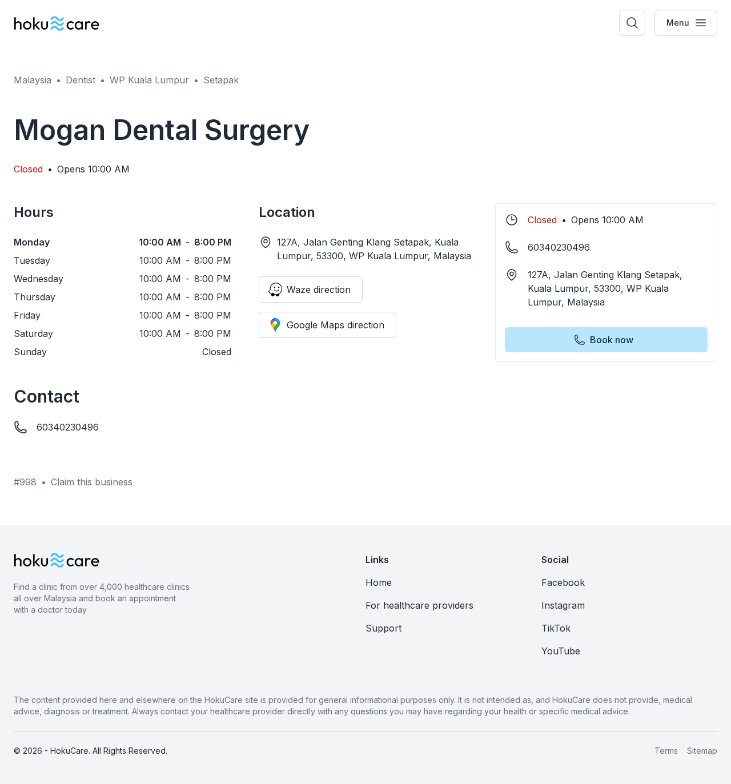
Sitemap (702, 750)
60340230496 (68, 427)
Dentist (80, 80)
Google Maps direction (335, 325)
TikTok (556, 628)
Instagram (563, 605)
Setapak (221, 80)
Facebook (563, 582)
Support (383, 628)
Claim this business (91, 482)
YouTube (560, 651)
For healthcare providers (419, 605)
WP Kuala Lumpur (149, 80)
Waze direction (319, 289)
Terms (666, 750)
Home (379, 582)
